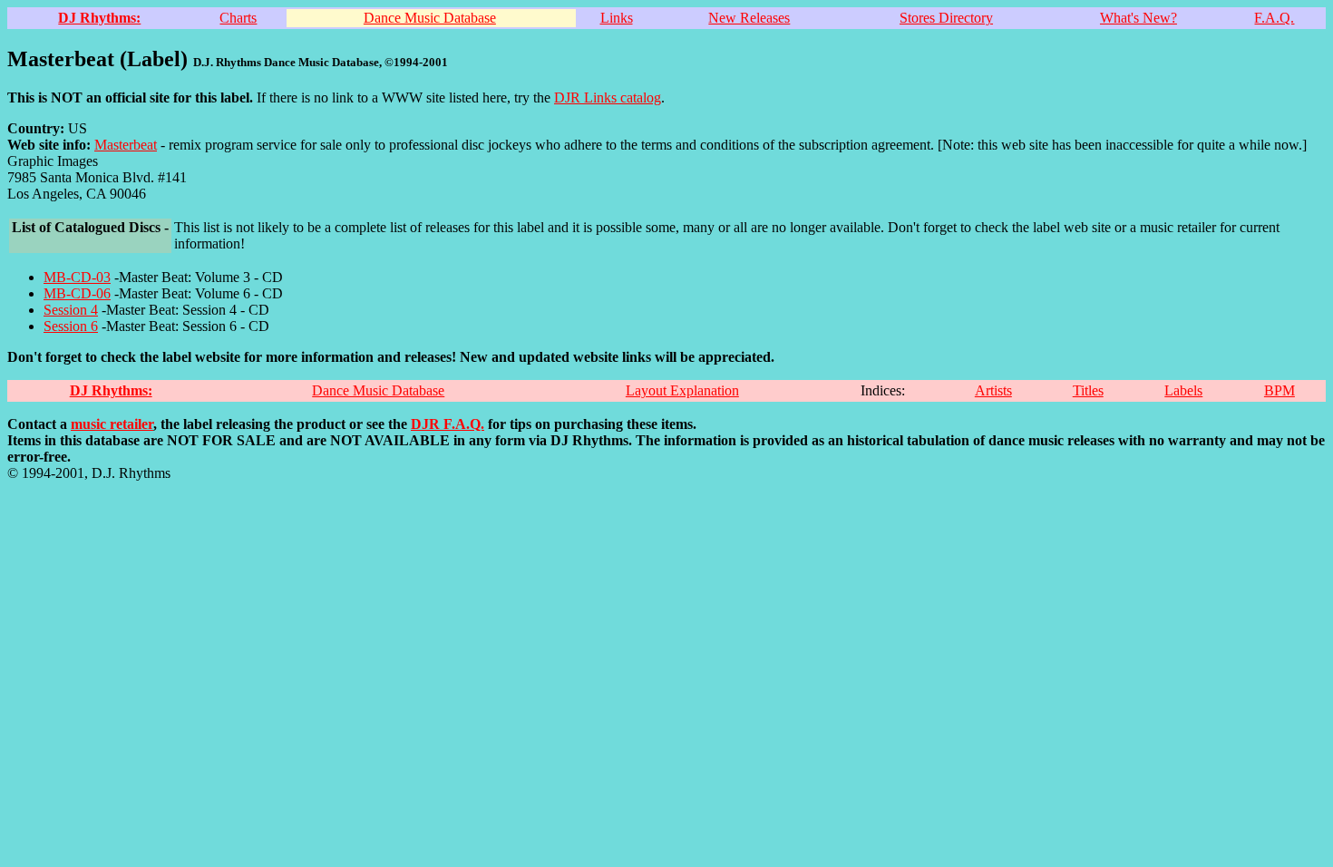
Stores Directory (946, 17)
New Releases (749, 17)
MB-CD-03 (77, 277)
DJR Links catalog (607, 97)
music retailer (112, 424)
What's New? (1138, 17)
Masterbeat (125, 144)
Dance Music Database (430, 17)
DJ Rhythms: (99, 17)
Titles (1088, 390)
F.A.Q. (1274, 17)
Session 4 (71, 309)
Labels (1183, 390)
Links (616, 17)
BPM (1279, 390)
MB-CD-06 (77, 293)
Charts (238, 17)
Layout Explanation (682, 390)
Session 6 (71, 326)
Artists (993, 390)
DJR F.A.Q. (447, 424)
